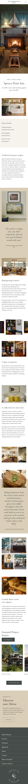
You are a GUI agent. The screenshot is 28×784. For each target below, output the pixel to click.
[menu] (25, 2)
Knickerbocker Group (14, 2)
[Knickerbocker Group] (14, 776)
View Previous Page (14, 683)
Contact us (8, 719)
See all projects (8, 639)
